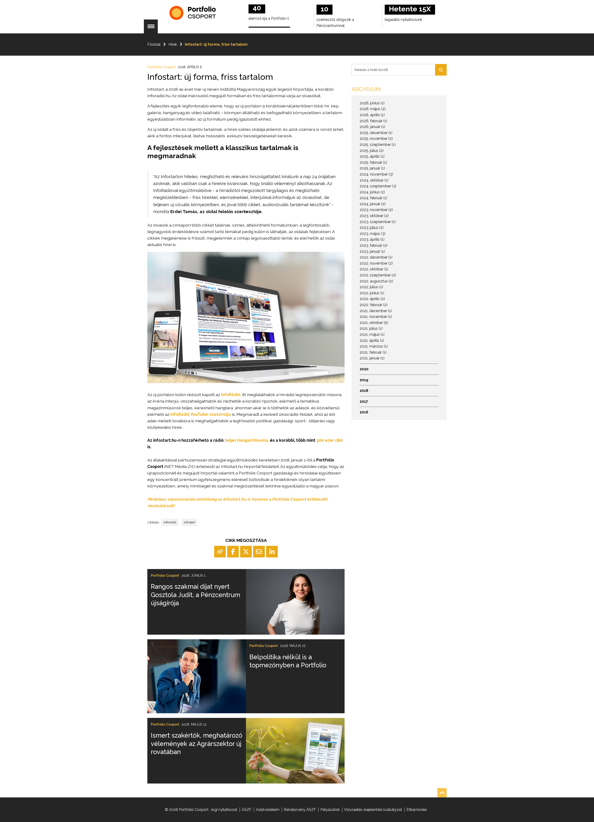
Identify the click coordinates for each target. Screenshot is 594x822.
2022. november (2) (376, 263)
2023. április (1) (372, 239)
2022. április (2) (372, 299)
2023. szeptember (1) (378, 222)
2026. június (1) (372, 103)
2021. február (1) (373, 352)
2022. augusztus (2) (376, 281)
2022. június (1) (372, 293)
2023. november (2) (376, 210)
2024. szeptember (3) (378, 186)
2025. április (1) (372, 156)
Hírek (172, 44)
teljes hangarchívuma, (247, 440)
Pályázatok (330, 809)
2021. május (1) (372, 334)
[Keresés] (441, 70)
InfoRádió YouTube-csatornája (200, 414)
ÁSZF (247, 809)
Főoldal (154, 44)
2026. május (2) (373, 109)
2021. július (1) (371, 328)
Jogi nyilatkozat (223, 809)
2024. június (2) (372, 192)
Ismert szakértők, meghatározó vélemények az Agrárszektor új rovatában (196, 743)
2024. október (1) (374, 180)
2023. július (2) (372, 227)
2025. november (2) (376, 138)
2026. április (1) (372, 115)
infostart (189, 522)
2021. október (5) (374, 322)
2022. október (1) (374, 269)
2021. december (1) (376, 311)
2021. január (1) (372, 358)
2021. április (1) (372, 340)
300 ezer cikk (329, 440)
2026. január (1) (372, 127)
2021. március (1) (374, 346)
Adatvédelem (267, 809)
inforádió (170, 522)
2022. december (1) (376, 257)
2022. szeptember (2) (378, 275)
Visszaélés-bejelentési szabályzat (373, 809)
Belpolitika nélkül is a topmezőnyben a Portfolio (287, 661)
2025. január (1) (372, 168)
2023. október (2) (374, 216)
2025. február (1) (373, 162)
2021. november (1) (376, 316)
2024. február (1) (373, 198)
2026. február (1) (373, 121)
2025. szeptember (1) (378, 144)
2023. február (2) (373, 245)
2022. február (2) (373, 305)
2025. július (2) (372, 150)
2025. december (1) (376, 133)
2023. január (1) (372, 251)
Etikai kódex (417, 809)
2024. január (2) (373, 204)
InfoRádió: (231, 394)
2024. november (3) (376, 174)
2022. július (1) (371, 287)
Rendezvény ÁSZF (300, 809)
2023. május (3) (372, 233)
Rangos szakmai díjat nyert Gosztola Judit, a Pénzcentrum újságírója (195, 595)
